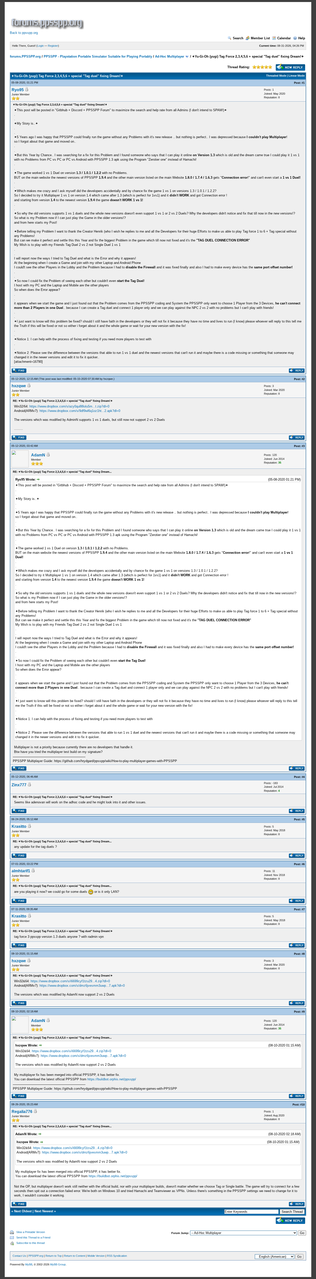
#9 (303, 1011)
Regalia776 (22, 1111)
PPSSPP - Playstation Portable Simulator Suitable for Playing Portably (98, 56)
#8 (303, 953)
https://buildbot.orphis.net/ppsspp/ (111, 1079)
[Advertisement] (175, 18)
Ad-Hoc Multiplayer (169, 56)
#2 (303, 379)
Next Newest (44, 1211)
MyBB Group (58, 1264)
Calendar (284, 38)
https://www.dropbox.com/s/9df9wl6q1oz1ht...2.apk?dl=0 (80, 411)
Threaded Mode (276, 75)
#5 (303, 819)
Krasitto (19, 826)
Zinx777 (19, 785)
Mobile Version (96, 1255)
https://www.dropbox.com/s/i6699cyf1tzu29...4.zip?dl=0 (70, 981)
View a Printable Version (30, 1232)
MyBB (28, 1264)
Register (53, 45)
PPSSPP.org (35, 1255)
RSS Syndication (117, 1255)
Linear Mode (297, 75)
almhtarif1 (21, 871)
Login (40, 45)
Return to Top (53, 1255)
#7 (303, 909)
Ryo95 (18, 90)
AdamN (38, 455)
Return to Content (74, 1255)
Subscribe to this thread (30, 1242)
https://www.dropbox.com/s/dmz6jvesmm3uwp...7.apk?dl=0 (82, 985)
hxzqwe (108, 378)
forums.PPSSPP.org (25, 56)
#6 (303, 864)
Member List (260, 38)
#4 (303, 776)
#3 (303, 446)
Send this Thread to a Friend (33, 1237)
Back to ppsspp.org (24, 33)
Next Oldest (23, 1211)
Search (238, 38)
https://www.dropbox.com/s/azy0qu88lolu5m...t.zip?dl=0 (69, 406)
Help (301, 38)
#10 (302, 1104)
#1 (303, 82)
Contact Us (19, 1255)
